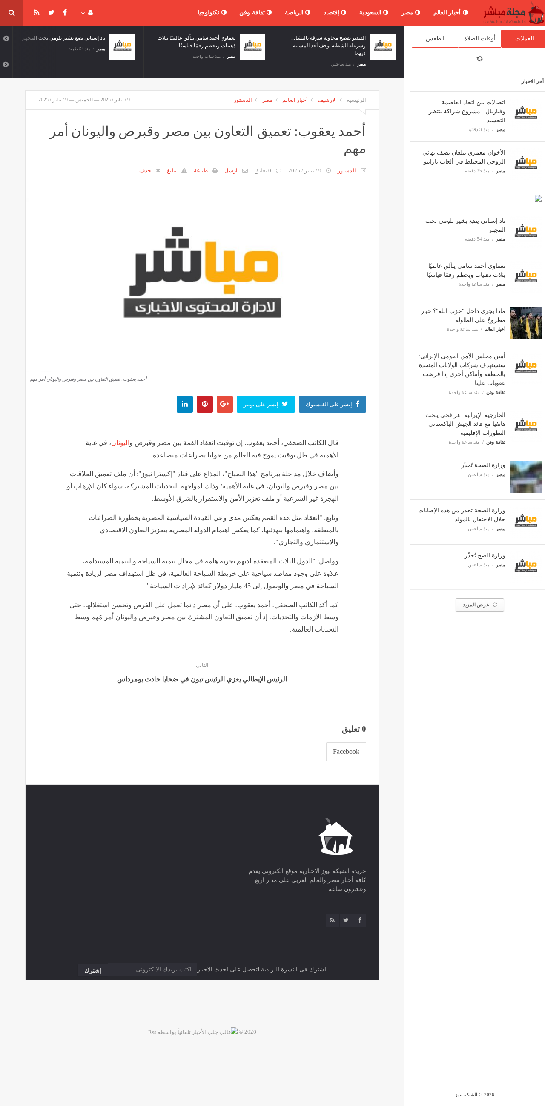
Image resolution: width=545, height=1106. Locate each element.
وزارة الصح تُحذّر (485, 555)
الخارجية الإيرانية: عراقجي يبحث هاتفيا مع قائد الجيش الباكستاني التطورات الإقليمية (465, 424)
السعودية (371, 12)
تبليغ (172, 170)
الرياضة (295, 12)
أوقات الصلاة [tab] (480, 38)
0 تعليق (263, 170)
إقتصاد (332, 12)
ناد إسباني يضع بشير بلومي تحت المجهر (63, 38)
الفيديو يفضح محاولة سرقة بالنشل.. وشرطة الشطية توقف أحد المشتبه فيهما (328, 45)
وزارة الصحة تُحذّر (483, 465)
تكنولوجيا (209, 12)
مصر (409, 12)
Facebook (346, 751)
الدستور (243, 100)
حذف (145, 170)
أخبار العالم (448, 12)
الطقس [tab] (435, 38)
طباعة (201, 170)
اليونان (120, 442)
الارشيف (327, 100)
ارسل (231, 170)
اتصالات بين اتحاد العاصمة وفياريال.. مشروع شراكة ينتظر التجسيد (467, 111)
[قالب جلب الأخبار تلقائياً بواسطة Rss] (193, 1031)
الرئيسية (356, 100)
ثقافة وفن (253, 12)
